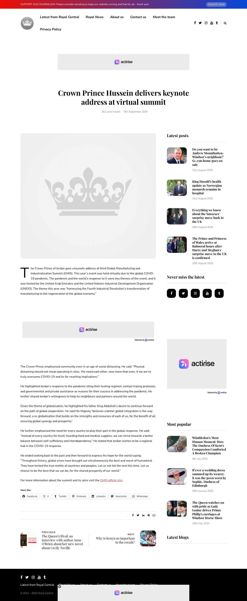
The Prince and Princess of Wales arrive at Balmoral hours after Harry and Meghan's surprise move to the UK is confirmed (209, 248)
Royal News (95, 17)
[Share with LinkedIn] (143, 515)
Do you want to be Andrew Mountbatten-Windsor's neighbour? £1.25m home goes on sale (208, 157)
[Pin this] (148, 515)
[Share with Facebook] (133, 515)
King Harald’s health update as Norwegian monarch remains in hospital (207, 187)
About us (117, 17)
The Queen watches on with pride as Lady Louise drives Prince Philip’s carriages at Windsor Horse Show (208, 510)
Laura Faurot (113, 111)
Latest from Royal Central (59, 17)
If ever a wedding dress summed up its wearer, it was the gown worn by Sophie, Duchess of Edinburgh (209, 477)
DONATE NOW (216, 4)
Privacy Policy (50, 29)
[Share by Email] (154, 515)
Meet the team (164, 17)
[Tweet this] (138, 515)
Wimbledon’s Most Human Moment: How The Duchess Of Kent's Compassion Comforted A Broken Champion (209, 445)
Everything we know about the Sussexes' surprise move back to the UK (208, 216)
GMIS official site (111, 480)
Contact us (138, 17)
